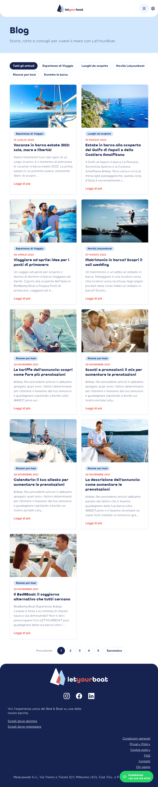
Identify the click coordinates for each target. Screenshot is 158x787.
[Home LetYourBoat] (70, 8)
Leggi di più (22, 183)
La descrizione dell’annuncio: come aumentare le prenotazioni (112, 485)
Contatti (144, 761)
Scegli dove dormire (22, 721)
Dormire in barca (56, 74)
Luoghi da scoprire (95, 65)
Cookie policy (140, 749)
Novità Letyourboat (130, 65)
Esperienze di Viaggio (57, 65)
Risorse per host (24, 74)
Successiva (114, 650)
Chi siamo (143, 767)
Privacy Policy (140, 744)
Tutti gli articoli (23, 65)
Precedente (44, 650)
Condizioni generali (136, 738)
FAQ (147, 755)
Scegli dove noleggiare (24, 726)
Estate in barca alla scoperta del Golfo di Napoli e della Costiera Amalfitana (113, 150)
